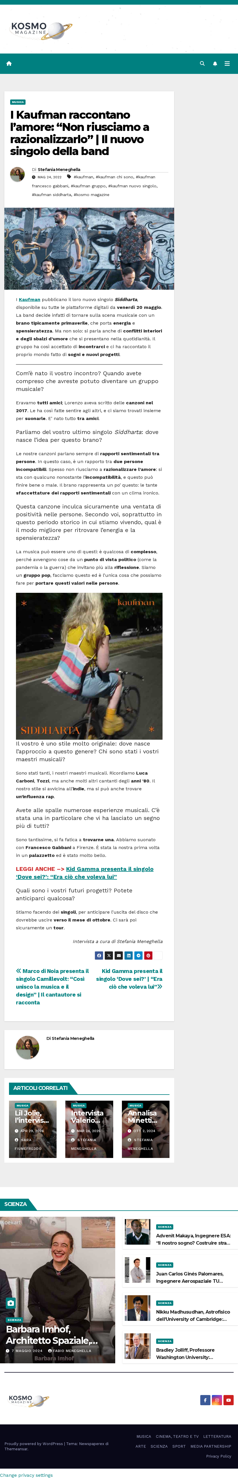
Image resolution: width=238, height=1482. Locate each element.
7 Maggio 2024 (28, 1351)
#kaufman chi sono (114, 177)
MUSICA (18, 102)
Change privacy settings (26, 1475)
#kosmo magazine (91, 194)
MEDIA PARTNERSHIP (210, 1446)
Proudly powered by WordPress (34, 1444)
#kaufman (83, 177)
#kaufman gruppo (88, 186)
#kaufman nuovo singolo (132, 186)
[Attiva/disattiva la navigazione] (227, 63)
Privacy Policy (218, 1456)
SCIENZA (14, 1319)
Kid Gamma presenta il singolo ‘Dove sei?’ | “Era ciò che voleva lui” (129, 979)
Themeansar (15, 1449)
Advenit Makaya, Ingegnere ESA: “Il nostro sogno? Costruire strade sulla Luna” (194, 1243)
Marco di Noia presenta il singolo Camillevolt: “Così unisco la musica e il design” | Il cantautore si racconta (52, 987)
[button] (202, 63)
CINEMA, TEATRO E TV (177, 1436)
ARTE (141, 1446)
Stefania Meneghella (59, 169)
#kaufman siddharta (51, 194)
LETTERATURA (217, 1436)
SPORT (179, 1446)
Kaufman (29, 299)
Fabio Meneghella (72, 1351)
